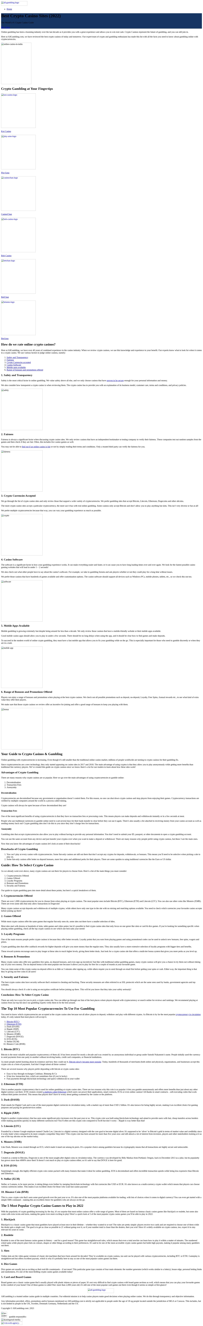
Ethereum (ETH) (14, 1024)
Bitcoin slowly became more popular (85, 1062)
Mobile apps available (16, 367)
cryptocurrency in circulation (188, 1014)
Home (9, 9)
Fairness (10, 360)
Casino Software (14, 365)
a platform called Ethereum (54, 1092)
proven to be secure (115, 380)
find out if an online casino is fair (36, 446)
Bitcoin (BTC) (13, 1021)
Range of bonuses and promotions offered (25, 370)
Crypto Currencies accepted (19, 362)
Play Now (5, 27)
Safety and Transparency (17, 357)
